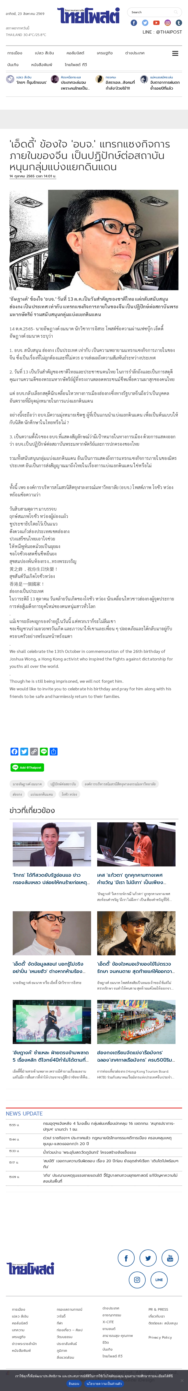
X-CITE (108, 1322)
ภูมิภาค (62, 1350)
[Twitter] (145, 23)
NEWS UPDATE (24, 1114)
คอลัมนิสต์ (75, 53)
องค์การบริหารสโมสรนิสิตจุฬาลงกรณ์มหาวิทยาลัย (120, 784)
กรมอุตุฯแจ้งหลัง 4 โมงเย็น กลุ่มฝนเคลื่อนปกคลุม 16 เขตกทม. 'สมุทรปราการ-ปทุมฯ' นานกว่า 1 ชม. (109, 1126)
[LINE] (159, 1280)
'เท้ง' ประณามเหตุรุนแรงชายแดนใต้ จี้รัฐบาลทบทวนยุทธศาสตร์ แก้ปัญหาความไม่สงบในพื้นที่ (110, 1178)
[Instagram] (167, 23)
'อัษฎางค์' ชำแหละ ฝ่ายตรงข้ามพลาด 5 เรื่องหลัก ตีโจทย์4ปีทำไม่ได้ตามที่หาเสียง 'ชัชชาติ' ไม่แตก (52, 1060)
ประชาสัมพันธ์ (67, 1343)
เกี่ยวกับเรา (157, 1316)
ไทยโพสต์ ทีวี (76, 65)
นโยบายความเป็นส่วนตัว (104, 1384)
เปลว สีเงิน (44, 53)
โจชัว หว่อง (69, 794)
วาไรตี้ (61, 1316)
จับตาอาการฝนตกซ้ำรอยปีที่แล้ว (165, 85)
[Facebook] (134, 23)
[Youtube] (156, 23)
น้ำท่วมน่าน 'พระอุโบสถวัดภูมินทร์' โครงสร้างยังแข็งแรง (89, 1152)
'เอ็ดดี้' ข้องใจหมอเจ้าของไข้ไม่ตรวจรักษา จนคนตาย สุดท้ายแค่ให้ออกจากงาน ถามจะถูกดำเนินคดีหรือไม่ (136, 971)
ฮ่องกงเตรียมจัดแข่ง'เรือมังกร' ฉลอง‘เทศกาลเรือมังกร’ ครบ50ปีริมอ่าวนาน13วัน (134, 1060)
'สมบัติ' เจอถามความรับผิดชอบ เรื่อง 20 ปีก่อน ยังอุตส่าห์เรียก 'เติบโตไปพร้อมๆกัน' (110, 1164)
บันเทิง (13, 65)
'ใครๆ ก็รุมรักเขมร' (31, 82)
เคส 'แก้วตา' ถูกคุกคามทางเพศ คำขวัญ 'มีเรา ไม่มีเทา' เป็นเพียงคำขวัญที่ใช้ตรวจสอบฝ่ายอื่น (130, 882)
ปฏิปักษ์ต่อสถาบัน (63, 784)
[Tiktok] (179, 23)
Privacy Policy (160, 1337)
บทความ (18, 1330)
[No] (181, 1380)
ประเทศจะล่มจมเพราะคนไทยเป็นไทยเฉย (74, 85)
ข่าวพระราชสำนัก (24, 1343)
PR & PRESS (158, 1309)
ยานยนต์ (109, 1328)
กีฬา (60, 1323)
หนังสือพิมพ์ (41, 65)
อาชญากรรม (112, 1315)
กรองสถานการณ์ (69, 1309)
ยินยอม (74, 1384)
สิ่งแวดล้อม (65, 1357)
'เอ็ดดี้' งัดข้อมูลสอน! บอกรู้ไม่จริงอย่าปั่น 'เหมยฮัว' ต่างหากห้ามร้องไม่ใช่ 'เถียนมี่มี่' (48, 971)
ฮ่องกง (17, 794)
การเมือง (14, 53)
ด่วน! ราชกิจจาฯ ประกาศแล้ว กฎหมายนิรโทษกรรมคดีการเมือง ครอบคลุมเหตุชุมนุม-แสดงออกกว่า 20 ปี (107, 1141)
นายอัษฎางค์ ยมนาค (27, 784)
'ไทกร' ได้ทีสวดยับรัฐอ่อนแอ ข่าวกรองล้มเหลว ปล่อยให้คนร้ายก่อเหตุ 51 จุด (50, 882)
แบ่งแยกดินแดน (42, 794)
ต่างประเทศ (134, 53)
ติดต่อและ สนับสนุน (163, 1323)
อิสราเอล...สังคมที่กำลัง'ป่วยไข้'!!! (120, 85)
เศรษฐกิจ (105, 53)
